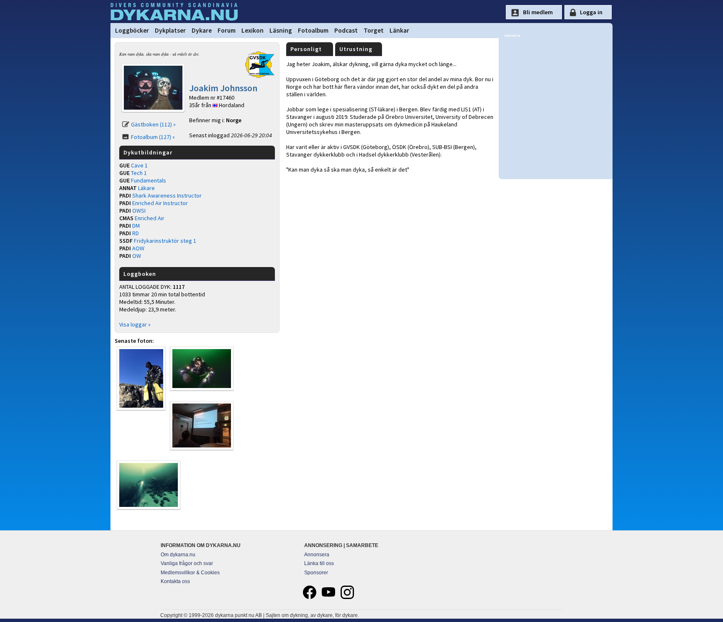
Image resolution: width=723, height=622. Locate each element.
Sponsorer (316, 573)
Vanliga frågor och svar (187, 563)
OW (136, 256)
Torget (374, 30)
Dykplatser (170, 30)
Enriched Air (149, 218)
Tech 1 (139, 173)
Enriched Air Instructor (160, 203)
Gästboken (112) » (153, 124)
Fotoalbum (313, 30)
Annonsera (316, 555)
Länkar (399, 30)
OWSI (139, 210)
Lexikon (252, 30)
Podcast (346, 30)
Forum (227, 30)
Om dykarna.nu (178, 555)
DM (136, 225)
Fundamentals (148, 180)
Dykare (202, 30)
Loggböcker (132, 30)
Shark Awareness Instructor (167, 195)
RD (135, 233)
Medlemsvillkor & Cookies (190, 573)
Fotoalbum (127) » (153, 137)
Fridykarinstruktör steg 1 (165, 240)
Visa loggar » (135, 324)
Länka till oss (319, 563)
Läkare (146, 188)
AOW (138, 248)
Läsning (280, 30)
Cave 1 (139, 165)
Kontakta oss (175, 581)
